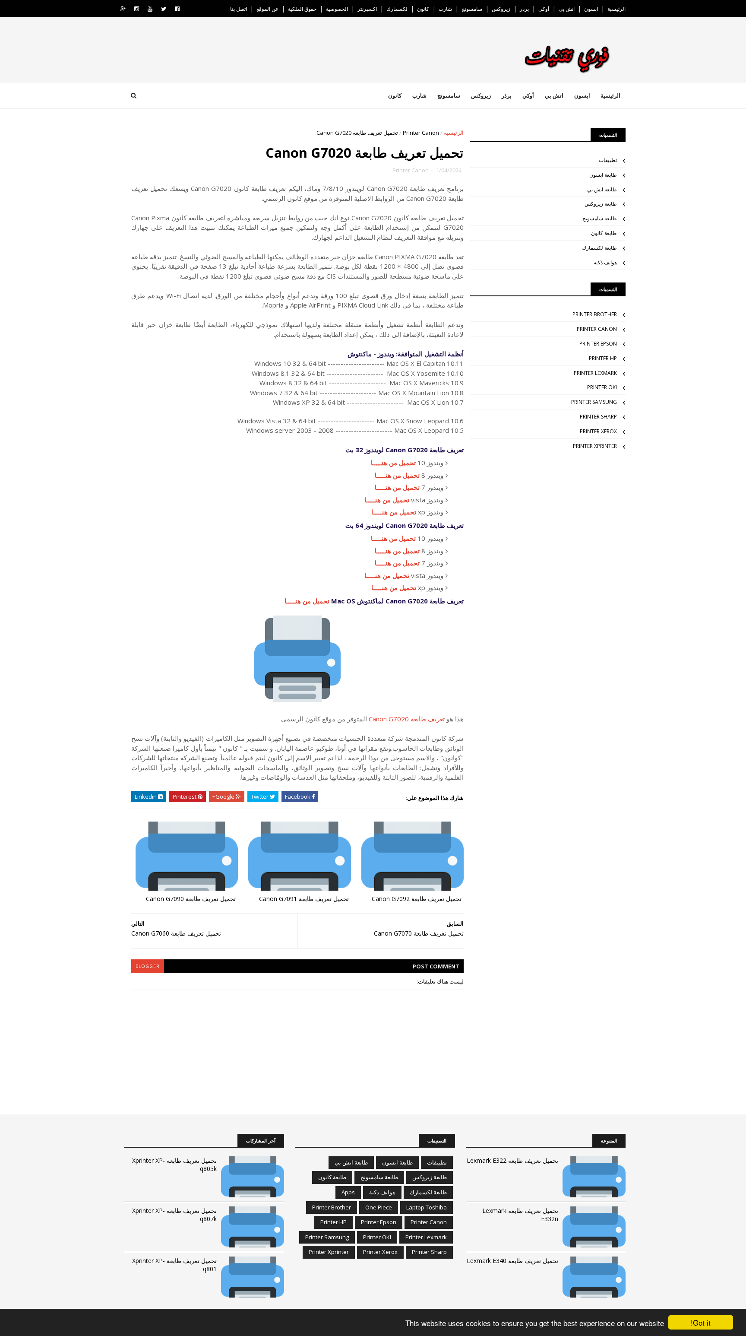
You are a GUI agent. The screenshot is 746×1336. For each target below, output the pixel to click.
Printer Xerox (598, 431)
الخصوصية (337, 9)
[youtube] (150, 9)
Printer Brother (594, 314)
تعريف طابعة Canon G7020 (407, 718)
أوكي (543, 9)
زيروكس (501, 9)
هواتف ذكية (605, 262)
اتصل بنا (238, 9)
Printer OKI (602, 387)
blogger (148, 966)
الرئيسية (616, 9)
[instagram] (136, 9)
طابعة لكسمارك (599, 247)
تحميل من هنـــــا (393, 462)
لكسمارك (397, 9)
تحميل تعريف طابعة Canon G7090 (191, 899)
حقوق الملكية (302, 9)
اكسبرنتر (367, 9)
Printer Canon (421, 132)
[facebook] (177, 9)
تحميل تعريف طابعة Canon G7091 (304, 899)
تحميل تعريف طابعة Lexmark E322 (512, 1160)
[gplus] (123, 9)
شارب (445, 9)
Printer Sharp (598, 416)
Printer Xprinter (595, 446)
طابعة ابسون (603, 174)
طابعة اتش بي (602, 189)
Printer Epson (598, 343)
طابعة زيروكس (601, 203)
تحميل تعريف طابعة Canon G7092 (417, 899)
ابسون (591, 9)
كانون (423, 9)
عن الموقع (267, 9)
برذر (524, 9)
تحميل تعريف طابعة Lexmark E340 (512, 1261)
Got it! (701, 1322)
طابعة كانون (604, 233)
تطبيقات (608, 160)
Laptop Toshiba (426, 1207)
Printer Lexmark (595, 373)
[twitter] (163, 9)
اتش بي (567, 9)
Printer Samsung (594, 402)
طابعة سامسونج (599, 218)
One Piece (378, 1207)
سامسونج (472, 9)
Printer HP (603, 358)
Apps (348, 1192)
